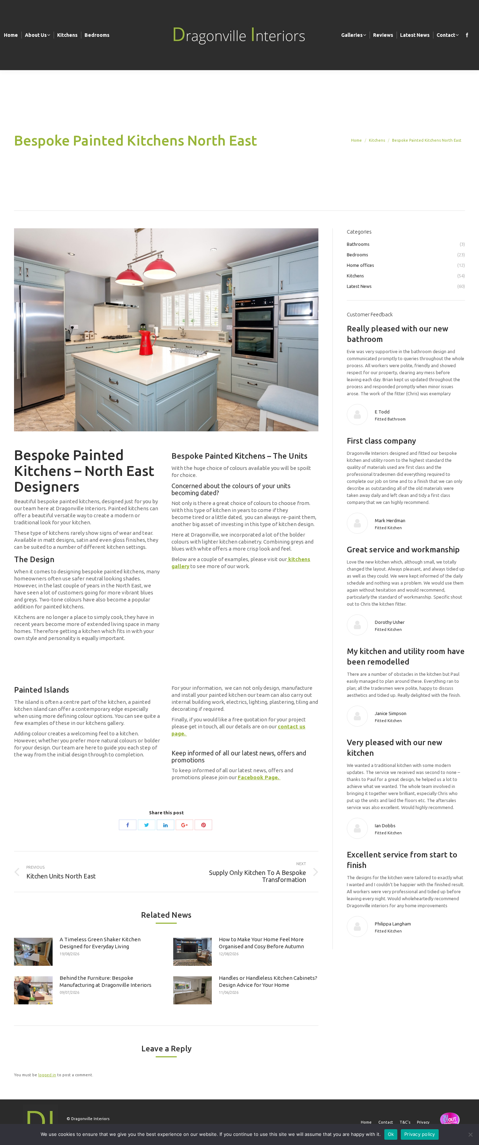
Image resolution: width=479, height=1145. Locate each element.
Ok (391, 1134)
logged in (47, 1075)
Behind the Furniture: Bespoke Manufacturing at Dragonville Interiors (105, 981)
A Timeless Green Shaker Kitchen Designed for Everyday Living (100, 942)
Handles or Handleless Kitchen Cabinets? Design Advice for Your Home (268, 981)
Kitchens (377, 140)
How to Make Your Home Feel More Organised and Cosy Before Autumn (261, 942)
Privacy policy (419, 1134)
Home (356, 140)
